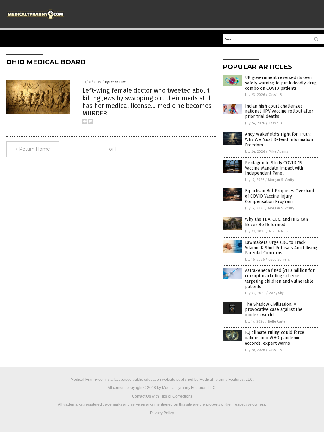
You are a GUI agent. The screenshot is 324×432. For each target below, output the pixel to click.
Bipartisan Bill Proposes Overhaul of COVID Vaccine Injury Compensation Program (279, 196)
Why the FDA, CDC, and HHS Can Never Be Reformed (276, 222)
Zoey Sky (276, 293)
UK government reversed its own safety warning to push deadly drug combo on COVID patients (281, 83)
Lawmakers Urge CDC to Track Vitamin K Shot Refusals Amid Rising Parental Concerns (281, 248)
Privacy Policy (162, 413)
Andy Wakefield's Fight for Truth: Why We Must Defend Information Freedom (279, 140)
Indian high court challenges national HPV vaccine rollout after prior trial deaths (279, 111)
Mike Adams (278, 152)
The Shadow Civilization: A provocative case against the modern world (273, 310)
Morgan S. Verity (281, 180)
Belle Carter (277, 321)
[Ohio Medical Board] (35, 19)
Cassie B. (276, 95)
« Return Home (33, 149)
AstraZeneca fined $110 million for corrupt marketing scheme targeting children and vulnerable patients (280, 278)
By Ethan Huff (115, 82)
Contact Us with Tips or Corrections (162, 396)
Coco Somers (279, 259)
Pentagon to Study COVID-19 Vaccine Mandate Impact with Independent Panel (274, 168)
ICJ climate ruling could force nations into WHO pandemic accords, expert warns (274, 338)
